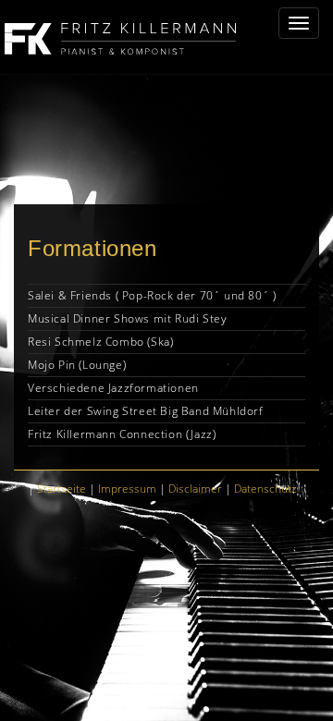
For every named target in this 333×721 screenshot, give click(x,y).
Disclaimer (195, 488)
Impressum (127, 488)
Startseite (61, 488)
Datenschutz (265, 488)
